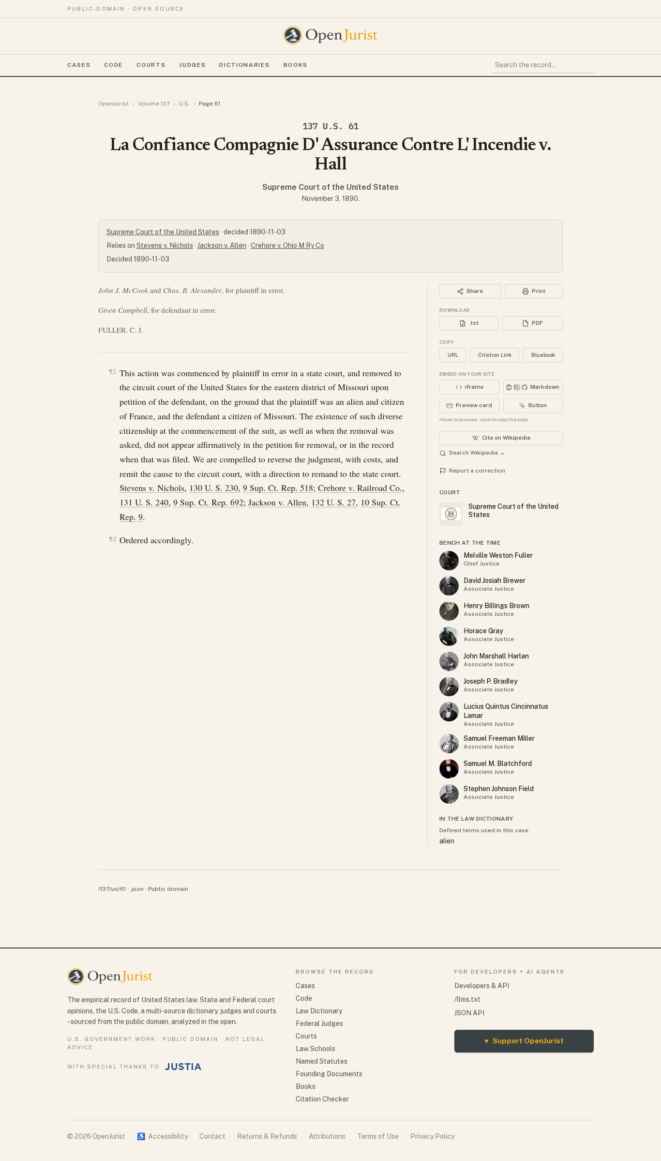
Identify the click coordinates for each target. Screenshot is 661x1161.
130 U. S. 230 (213, 487)
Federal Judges (319, 1023)
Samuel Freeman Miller (499, 738)
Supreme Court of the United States (330, 187)
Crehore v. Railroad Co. (360, 487)
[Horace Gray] (449, 636)
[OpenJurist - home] (330, 35)
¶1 (113, 371)
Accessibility (162, 1136)
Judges (192, 64)
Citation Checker (322, 1099)
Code (113, 64)
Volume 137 (154, 103)
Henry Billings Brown (496, 606)
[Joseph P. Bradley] (449, 686)
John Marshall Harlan (496, 656)
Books (296, 64)
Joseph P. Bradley (491, 681)
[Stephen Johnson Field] (449, 794)
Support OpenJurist (524, 1041)
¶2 (113, 539)
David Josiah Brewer (495, 580)
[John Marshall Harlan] (449, 661)
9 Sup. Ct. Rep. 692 (208, 502)
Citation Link (494, 355)
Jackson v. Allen (221, 245)
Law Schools (315, 1049)
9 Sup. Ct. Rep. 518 (278, 487)
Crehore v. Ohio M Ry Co (287, 245)
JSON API (469, 1013)
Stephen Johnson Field (499, 789)
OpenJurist (113, 103)
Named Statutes (321, 1061)
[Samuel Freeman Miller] (449, 743)
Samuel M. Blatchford (498, 763)
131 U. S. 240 (144, 502)
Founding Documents (329, 1074)
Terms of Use (378, 1136)
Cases (78, 64)
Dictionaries (244, 64)
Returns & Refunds (267, 1136)
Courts (150, 64)
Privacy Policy (432, 1136)
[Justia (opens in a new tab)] (183, 1066)
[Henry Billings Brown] (449, 611)
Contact (212, 1136)
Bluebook (543, 355)
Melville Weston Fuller (498, 555)
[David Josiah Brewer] (449, 586)
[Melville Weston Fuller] (449, 560)
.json (137, 889)
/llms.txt (467, 999)
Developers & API (481, 986)
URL (453, 355)
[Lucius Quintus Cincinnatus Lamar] (449, 711)
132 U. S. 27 (333, 502)
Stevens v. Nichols (164, 245)
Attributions (327, 1136)
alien (446, 841)
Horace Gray (483, 631)
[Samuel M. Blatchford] (449, 769)
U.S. (184, 103)
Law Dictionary (319, 1011)
